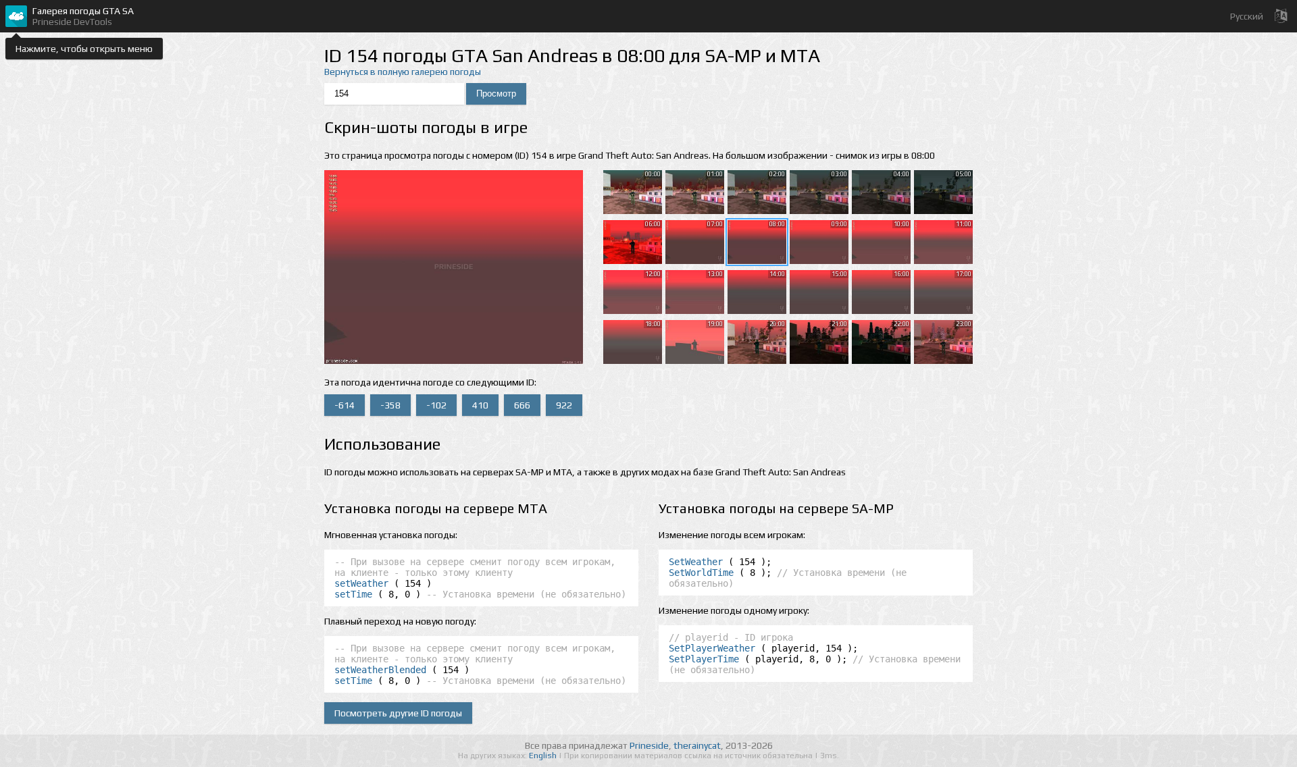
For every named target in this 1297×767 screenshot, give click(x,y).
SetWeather (696, 561)
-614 (344, 405)
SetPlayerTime (704, 659)
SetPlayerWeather (712, 648)
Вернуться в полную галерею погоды (402, 71)
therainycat (697, 745)
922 (564, 405)
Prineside (649, 745)
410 (480, 405)
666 (522, 405)
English (544, 755)
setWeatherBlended (380, 669)
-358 (390, 405)
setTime (353, 594)
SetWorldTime (701, 572)
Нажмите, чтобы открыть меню (84, 48)
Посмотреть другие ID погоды (398, 713)
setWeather (361, 583)
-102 (436, 405)
